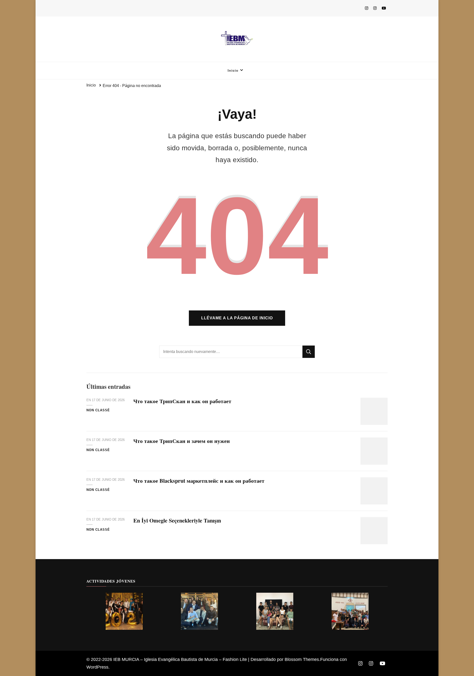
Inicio (233, 70)
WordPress (97, 667)
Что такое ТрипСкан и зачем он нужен (181, 441)
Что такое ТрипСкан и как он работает (182, 401)
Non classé (98, 410)
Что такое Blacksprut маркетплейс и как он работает (198, 481)
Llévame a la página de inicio (237, 318)
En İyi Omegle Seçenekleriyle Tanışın (177, 520)
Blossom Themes (302, 659)
